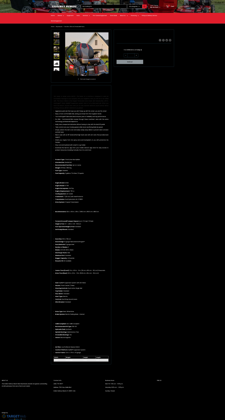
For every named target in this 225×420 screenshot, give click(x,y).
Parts (78, 15)
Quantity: (120, 55)
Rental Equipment (56, 21)
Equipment (70, 15)
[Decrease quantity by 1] (126, 55)
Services (85, 15)
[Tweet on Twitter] (166, 40)
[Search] (144, 6)
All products (59, 26)
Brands (60, 15)
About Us (123, 15)
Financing (134, 15)
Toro (118, 40)
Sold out (130, 62)
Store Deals (113, 15)
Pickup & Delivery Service (149, 15)
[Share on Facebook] (160, 40)
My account (154, 7)
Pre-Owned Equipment (100, 15)
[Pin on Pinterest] (163, 40)
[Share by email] (170, 40)
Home (53, 15)
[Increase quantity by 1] (136, 55)
